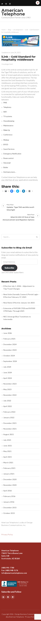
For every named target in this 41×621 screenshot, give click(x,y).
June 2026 (7, 333)
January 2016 (8, 502)
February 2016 (9, 496)
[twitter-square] (3, 597)
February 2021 (9, 468)
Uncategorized (7, 64)
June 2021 (7, 446)
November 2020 (9, 485)
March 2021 (8, 462)
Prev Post (20, 207)
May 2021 (7, 451)
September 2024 (10, 361)
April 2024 (7, 378)
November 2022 (9, 395)
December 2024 (9, 344)
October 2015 (9, 513)
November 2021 (9, 429)
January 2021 (8, 474)
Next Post (18, 217)
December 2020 (9, 479)
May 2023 (7, 389)
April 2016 (7, 491)
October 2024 (9, 356)
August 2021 (8, 434)
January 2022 (8, 417)
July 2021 (7, 440)
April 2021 (7, 457)
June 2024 (7, 372)
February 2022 (9, 412)
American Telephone (13, 12)
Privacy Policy (7, 534)
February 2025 (9, 339)
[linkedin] (13, 597)
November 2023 (9, 384)
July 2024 (7, 367)
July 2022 (7, 401)
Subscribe (9, 268)
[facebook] (8, 597)
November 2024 (9, 350)
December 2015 (9, 507)
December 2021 (9, 423)
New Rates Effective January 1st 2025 (19, 303)
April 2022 (7, 406)
